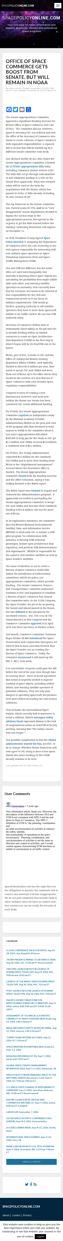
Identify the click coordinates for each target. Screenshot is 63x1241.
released (35, 490)
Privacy (27, 1215)
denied (22, 476)
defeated (20, 612)
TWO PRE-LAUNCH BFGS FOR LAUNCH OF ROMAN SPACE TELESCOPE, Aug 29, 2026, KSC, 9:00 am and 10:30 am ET (30, 972)
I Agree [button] (40, 1236)
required (23, 415)
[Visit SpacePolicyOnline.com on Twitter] (26, 1185)
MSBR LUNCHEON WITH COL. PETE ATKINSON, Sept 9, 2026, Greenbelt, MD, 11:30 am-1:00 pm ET (30, 1149)
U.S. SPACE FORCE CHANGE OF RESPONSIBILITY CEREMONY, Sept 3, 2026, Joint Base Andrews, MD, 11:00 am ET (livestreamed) (30, 1090)
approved (36, 623)
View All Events (31, 1161)
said (39, 208)
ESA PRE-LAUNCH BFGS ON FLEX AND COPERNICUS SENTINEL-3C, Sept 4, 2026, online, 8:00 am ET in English (31, 1102)
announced (24, 657)
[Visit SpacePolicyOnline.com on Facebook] (31, 1185)
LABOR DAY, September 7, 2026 (22, 1112)
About (5, 1215)
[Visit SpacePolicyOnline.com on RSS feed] (35, 1185)
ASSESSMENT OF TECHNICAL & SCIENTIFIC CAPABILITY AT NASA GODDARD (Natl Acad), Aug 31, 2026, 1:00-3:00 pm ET (31, 1018)
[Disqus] (31, 841)
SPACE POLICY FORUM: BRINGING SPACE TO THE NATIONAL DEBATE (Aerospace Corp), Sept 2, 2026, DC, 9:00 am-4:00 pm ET (31, 1078)
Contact (16, 1215)
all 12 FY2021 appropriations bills (25, 166)
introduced (36, 638)
